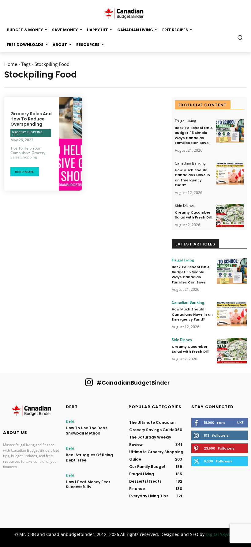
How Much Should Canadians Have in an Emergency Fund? (192, 178)
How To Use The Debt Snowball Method (86, 430)
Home (10, 64)
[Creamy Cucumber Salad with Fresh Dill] (230, 215)
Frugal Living (185, 121)
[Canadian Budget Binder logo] (31, 411)
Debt (70, 421)
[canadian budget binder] (125, 13)
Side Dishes (185, 205)
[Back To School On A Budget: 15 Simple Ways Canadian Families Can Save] (230, 131)
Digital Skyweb (220, 534)
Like (240, 422)
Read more (24, 171)
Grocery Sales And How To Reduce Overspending (31, 119)
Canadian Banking (190, 163)
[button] (240, 37)
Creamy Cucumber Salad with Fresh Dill (193, 215)
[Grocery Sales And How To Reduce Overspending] (70, 144)
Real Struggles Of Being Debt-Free (89, 457)
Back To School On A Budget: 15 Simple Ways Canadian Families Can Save (194, 135)
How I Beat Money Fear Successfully (88, 484)
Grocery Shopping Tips (27, 133)
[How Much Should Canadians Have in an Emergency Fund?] (230, 173)
